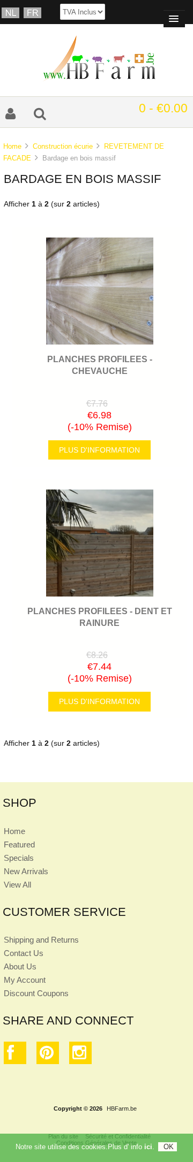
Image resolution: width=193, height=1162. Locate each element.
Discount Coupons (36, 993)
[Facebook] (15, 1055)
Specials (19, 857)
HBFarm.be (122, 1108)
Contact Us (23, 953)
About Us (20, 966)
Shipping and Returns (41, 939)
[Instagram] (80, 1055)
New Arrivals (26, 871)
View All (17, 884)
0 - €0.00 (163, 108)
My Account (25, 979)
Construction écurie (63, 146)
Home (12, 146)
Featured (19, 844)
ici (148, 1147)
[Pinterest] (48, 1055)
